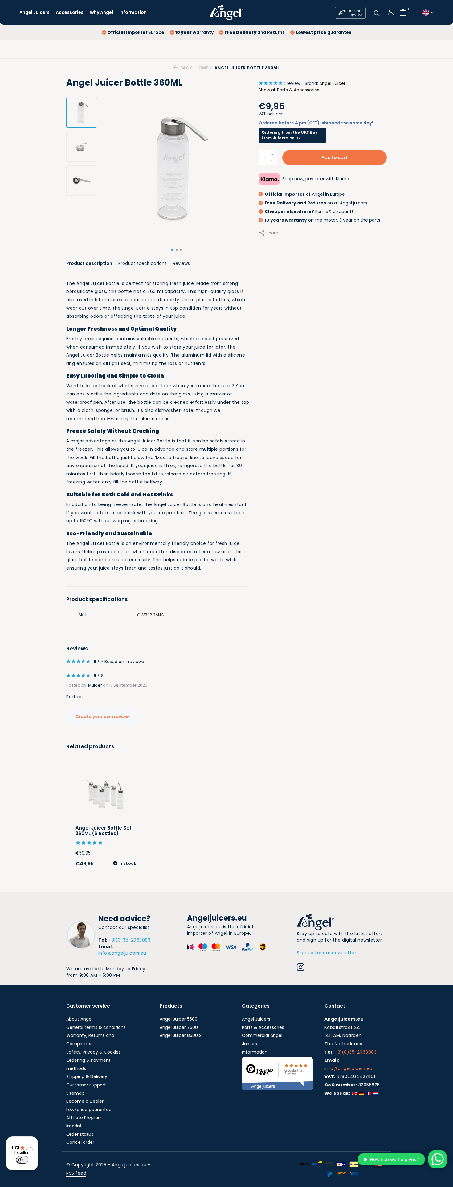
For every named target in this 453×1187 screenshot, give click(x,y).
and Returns (254, 32)
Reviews (181, 263)
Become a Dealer (85, 1101)
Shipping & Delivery (86, 1076)
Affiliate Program (84, 1117)
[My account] (391, 12)
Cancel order (80, 1142)
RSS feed (76, 1173)
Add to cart (334, 157)
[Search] (377, 12)
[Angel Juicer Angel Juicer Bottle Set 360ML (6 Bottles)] (106, 793)
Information (133, 12)
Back (185, 68)
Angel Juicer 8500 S (181, 1035)
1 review (292, 83)
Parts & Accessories (263, 1027)
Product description (89, 263)
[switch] (22, 1160)
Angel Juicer (332, 83)
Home (201, 68)
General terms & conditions (96, 1027)
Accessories (70, 12)
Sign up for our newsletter (326, 953)
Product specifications (142, 263)
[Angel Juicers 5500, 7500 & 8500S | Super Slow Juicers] (226, 12)
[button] (172, 250)
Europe (135, 32)
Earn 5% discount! (309, 211)
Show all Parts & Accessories (289, 90)
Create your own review (102, 716)
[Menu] (29, 1140)
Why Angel (101, 12)
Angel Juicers (34, 12)
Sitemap (75, 1093)
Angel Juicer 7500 (179, 1027)
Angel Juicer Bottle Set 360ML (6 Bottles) (104, 830)
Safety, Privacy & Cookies (93, 1052)
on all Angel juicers (316, 203)
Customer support (86, 1085)
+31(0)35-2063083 (129, 940)
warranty (194, 32)
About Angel (79, 1019)
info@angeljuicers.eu (122, 953)
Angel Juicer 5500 (179, 1019)
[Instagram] (300, 968)
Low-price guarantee (89, 1109)
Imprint (74, 1126)
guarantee (324, 32)
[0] (401, 12)
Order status (79, 1134)
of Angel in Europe (305, 194)
